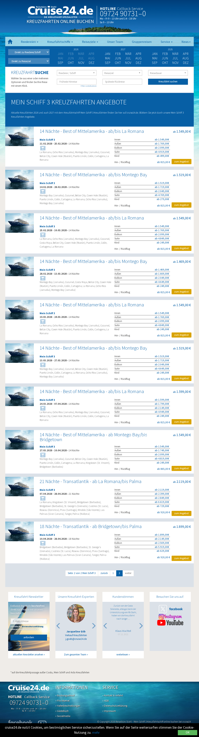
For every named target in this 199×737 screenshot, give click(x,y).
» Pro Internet (62, 700)
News (185, 42)
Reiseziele (89, 42)
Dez (91, 63)
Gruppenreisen (142, 42)
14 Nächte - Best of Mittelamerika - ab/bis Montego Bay (93, 175)
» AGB (105, 700)
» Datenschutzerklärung (114, 705)
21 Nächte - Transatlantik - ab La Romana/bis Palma (90, 481)
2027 (123, 49)
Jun (118, 58)
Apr (138, 54)
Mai (107, 58)
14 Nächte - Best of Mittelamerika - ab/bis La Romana (92, 131)
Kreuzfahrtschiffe (59, 42)
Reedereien (28, 42)
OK (187, 732)
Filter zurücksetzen (89, 86)
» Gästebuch (62, 711)
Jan (107, 54)
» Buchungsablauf (64, 695)
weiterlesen (122, 654)
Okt (71, 63)
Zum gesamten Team (75, 654)
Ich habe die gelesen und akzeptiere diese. (26, 627)
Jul (128, 58)
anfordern (29, 637)
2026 (76, 49)
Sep (60, 63)
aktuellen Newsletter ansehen (28, 654)
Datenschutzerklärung (32, 626)
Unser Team (115, 42)
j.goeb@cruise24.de (76, 639)
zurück (104, 573)
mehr (96, 732)
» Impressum (109, 711)
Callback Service (130, 8)
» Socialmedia (62, 716)
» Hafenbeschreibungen (67, 705)
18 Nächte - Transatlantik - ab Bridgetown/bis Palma (91, 526)
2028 (170, 49)
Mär (128, 54)
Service (166, 42)
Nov (81, 63)
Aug (138, 58)
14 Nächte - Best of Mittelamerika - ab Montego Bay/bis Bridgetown (93, 437)
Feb (118, 54)
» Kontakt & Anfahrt (112, 695)
